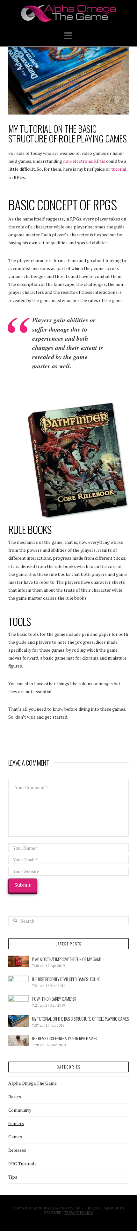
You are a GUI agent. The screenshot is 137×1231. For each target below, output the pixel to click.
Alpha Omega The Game (32, 1083)
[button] (68, 35)
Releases (17, 1150)
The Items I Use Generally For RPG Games (64, 1038)
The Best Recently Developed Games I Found (66, 979)
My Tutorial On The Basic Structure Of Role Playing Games (80, 1018)
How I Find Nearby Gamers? (54, 998)
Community (19, 1110)
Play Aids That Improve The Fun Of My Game (66, 959)
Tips (12, 1177)
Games (15, 1137)
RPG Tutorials (22, 1164)
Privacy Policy (78, 1212)
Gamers (16, 1123)
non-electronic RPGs (84, 161)
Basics (14, 1097)
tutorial (118, 169)
